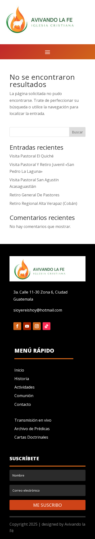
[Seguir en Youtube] (27, 326)
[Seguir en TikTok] (46, 326)
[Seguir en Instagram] (37, 326)
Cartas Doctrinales (31, 437)
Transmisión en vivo (32, 420)
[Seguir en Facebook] (17, 326)
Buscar (77, 132)
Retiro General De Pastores (34, 195)
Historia (21, 378)
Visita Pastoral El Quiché (32, 156)
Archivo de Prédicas (32, 428)
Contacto (22, 404)
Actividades (24, 387)
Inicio (19, 370)
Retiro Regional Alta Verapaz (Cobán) (43, 203)
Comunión (23, 395)
